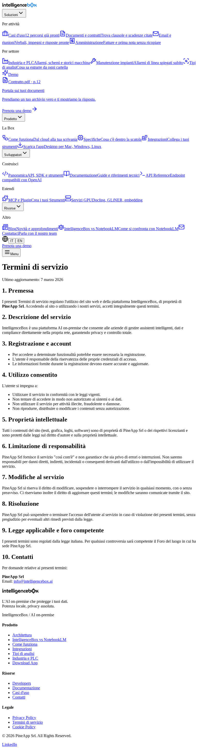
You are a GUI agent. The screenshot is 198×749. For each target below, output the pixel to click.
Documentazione (26, 688)
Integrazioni (22, 649)
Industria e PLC (25, 658)
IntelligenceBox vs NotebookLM (39, 639)
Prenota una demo (16, 246)
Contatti (18, 697)
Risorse (9, 208)
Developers (21, 683)
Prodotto (10, 119)
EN (20, 241)
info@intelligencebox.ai (33, 581)
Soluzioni (11, 15)
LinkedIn (9, 744)
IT (11, 241)
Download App (25, 663)
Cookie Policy (24, 727)
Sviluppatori (13, 155)
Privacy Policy (24, 717)
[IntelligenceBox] (19, 6)
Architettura (22, 635)
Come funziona (24, 644)
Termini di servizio (27, 722)
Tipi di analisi (23, 653)
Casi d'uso (20, 692)
